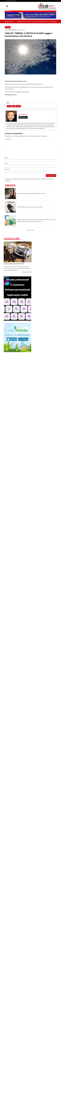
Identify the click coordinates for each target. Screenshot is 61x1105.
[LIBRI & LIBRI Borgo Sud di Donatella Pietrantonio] (10, 207)
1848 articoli (22, 117)
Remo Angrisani (13, 30)
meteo (9, 106)
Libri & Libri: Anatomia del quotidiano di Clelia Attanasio (31, 193)
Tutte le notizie (30, 230)
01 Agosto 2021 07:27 (21, 30)
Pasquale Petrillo (27, 272)
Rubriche (7, 27)
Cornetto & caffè (11, 238)
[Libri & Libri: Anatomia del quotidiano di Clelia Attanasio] (10, 193)
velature (18, 106)
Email (7, 163)
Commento (8, 139)
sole (13, 106)
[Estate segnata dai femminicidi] (18, 252)
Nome (7, 158)
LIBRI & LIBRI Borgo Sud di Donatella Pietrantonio (30, 207)
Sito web (7, 169)
